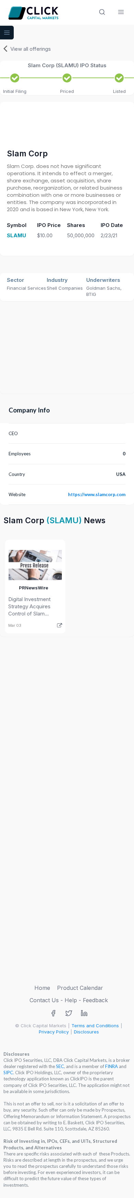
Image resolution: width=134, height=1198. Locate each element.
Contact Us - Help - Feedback (69, 1000)
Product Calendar (80, 988)
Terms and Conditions (95, 1025)
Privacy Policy (54, 1031)
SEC (60, 1066)
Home (42, 988)
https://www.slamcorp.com (96, 494)
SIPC (8, 1072)
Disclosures (86, 1031)
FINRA (111, 1066)
